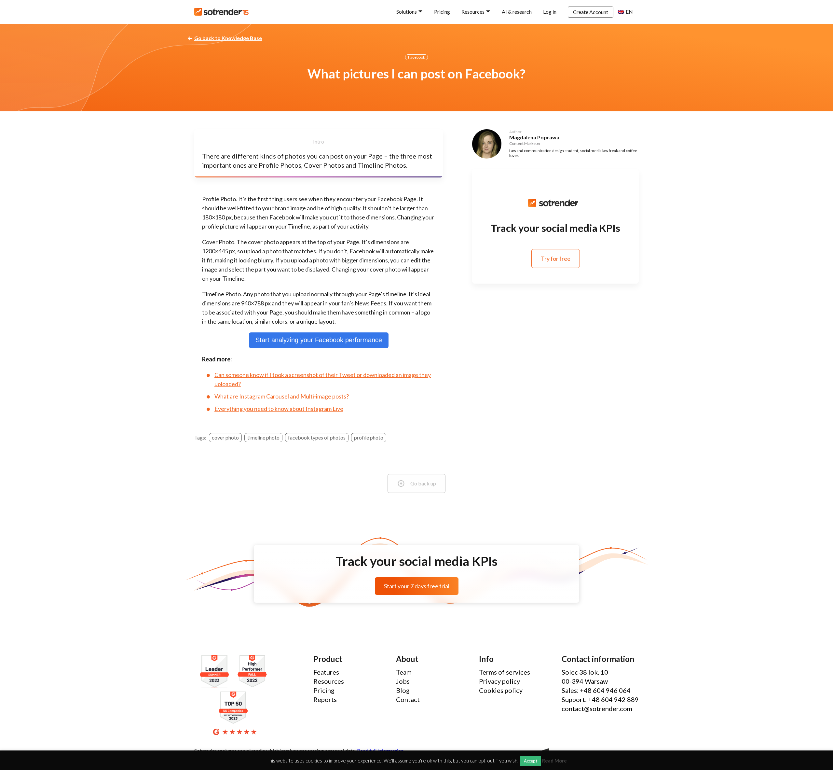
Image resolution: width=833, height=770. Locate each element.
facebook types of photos (317, 437)
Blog (403, 690)
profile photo (368, 437)
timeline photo (263, 437)
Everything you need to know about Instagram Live (278, 408)
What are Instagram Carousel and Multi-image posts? (281, 396)
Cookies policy (501, 690)
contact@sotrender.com (597, 708)
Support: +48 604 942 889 (600, 699)
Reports (325, 699)
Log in (549, 11)
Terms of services (504, 672)
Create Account (590, 12)
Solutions (406, 11)
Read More (554, 760)
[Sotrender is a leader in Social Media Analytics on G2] (216, 671)
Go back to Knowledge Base (228, 38)
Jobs (403, 681)
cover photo (225, 437)
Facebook (416, 57)
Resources (473, 11)
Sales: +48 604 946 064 (596, 690)
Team (404, 672)
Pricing (442, 11)
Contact (408, 699)
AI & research (517, 11)
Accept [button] (530, 760)
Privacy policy (499, 681)
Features (326, 672)
